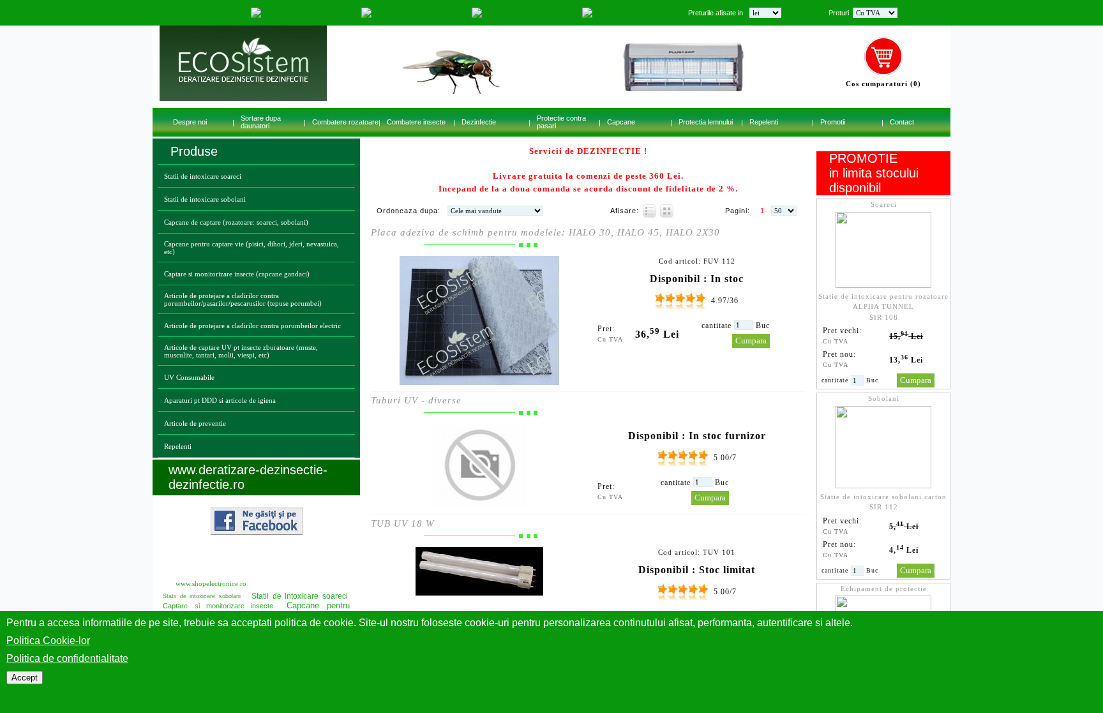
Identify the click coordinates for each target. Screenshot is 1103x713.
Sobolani (883, 398)
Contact (902, 122)
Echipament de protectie (884, 588)
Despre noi (190, 122)
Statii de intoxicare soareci (202, 176)
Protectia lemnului (706, 122)
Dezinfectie (478, 122)
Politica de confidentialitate (67, 658)
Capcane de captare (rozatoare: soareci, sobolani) (236, 222)
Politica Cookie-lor (48, 640)
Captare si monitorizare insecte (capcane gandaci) (237, 274)
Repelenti (763, 122)
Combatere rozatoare (345, 122)
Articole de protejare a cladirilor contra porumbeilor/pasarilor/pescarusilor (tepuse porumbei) (243, 299)
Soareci (884, 204)
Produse (194, 151)
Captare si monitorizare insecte (218, 606)
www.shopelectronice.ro (211, 583)
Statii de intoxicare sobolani (205, 199)
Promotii (832, 122)
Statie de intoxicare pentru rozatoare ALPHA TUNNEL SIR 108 (883, 306)
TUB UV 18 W (403, 523)
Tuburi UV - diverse (416, 400)
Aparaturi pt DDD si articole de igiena (220, 400)
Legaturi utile (212, 559)
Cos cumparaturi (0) (883, 83)
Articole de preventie (195, 423)
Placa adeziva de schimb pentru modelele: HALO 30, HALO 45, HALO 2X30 (545, 232)
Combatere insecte (416, 122)
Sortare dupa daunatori (261, 122)
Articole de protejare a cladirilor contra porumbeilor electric (252, 325)
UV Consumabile (189, 377)
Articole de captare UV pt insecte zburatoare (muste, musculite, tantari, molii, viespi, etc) (241, 351)
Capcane (621, 122)
